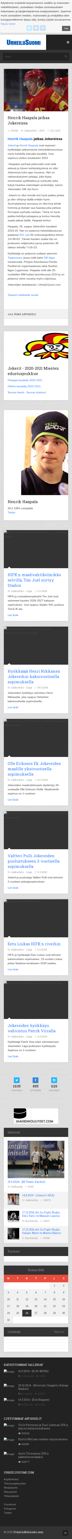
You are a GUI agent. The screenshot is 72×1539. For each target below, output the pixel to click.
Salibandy (17, 1186)
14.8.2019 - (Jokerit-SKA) (38, 1195)
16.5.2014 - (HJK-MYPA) (33, 1371)
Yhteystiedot (11, 1496)
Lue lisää (13, 615)
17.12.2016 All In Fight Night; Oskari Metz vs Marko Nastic (41, 1231)
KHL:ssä (24, 234)
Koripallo (26, 1393)
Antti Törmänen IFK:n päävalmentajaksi (33, 1455)
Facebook (10, 1504)
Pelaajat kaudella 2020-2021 (25, 380)
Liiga (29, 591)
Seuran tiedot (16, 392)
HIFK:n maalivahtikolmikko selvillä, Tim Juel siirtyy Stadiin (34, 580)
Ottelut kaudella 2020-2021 (24, 386)
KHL (42, 130)
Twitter (8, 1512)
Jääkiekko (31, 1200)
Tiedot (11, 512)
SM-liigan (49, 257)
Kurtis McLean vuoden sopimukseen (43, 1439)
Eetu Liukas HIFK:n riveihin (34, 943)
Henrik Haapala (20, 139)
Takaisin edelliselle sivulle (23, 294)
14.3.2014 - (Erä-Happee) (34, 1399)
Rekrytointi (10, 1491)
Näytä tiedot (8, 23)
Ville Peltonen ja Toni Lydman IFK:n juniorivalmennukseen (43, 1426)
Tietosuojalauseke (15, 1483)
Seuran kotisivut (36, 392)
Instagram (10, 1508)
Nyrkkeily (31, 1221)
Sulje (66, 28)
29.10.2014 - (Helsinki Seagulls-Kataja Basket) (43, 1387)
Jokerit (12, 145)
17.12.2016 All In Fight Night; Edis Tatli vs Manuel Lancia (41, 1214)
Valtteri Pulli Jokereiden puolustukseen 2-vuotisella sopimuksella (34, 861)
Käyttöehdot (11, 1479)
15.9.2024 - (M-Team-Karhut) (26, 1182)
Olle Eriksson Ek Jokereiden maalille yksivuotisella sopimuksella (34, 769)
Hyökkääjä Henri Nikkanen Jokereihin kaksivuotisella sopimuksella (34, 676)
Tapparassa (15, 257)
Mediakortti (10, 1487)
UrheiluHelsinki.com (28, 1532)
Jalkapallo (27, 1376)
